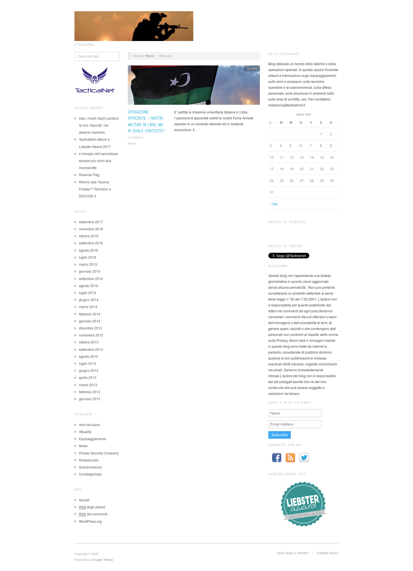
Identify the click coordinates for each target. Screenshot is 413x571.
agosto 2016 (88, 250)
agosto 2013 (88, 356)
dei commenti (93, 513)
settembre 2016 (91, 242)
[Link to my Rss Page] (290, 457)
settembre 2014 (91, 278)
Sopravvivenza (90, 467)
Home (150, 55)
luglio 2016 (87, 257)
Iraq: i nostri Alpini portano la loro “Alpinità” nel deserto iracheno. (99, 125)
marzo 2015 (88, 264)
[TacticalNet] (133, 25)
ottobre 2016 (88, 235)
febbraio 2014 (89, 313)
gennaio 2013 (89, 398)
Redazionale (89, 460)
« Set (274, 203)
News (83, 445)
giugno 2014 (88, 299)
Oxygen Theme (102, 559)
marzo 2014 (88, 306)
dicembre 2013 (90, 328)
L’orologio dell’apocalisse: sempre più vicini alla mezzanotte (99, 160)
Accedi (84, 499)
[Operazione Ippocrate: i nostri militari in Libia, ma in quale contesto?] (194, 86)
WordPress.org (90, 521)
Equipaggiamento (92, 438)
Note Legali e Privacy (293, 553)
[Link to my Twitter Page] (304, 457)
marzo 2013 (88, 384)
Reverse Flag (89, 174)
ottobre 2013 (88, 342)
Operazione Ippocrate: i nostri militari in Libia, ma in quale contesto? (146, 121)
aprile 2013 (87, 377)
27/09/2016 (135, 137)
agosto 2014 (88, 285)
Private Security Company (99, 453)
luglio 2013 (87, 363)
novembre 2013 (91, 335)
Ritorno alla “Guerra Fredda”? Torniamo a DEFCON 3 (95, 188)
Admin (132, 143)
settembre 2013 (91, 349)
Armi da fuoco (89, 424)
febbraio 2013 (89, 391)
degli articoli (92, 506)
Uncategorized (90, 474)
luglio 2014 (87, 292)
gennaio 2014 (89, 321)
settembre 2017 (91, 221)
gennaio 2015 (89, 271)
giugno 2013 (88, 370)
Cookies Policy (327, 553)
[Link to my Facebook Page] (276, 457)
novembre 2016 (91, 228)
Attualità (85, 431)
